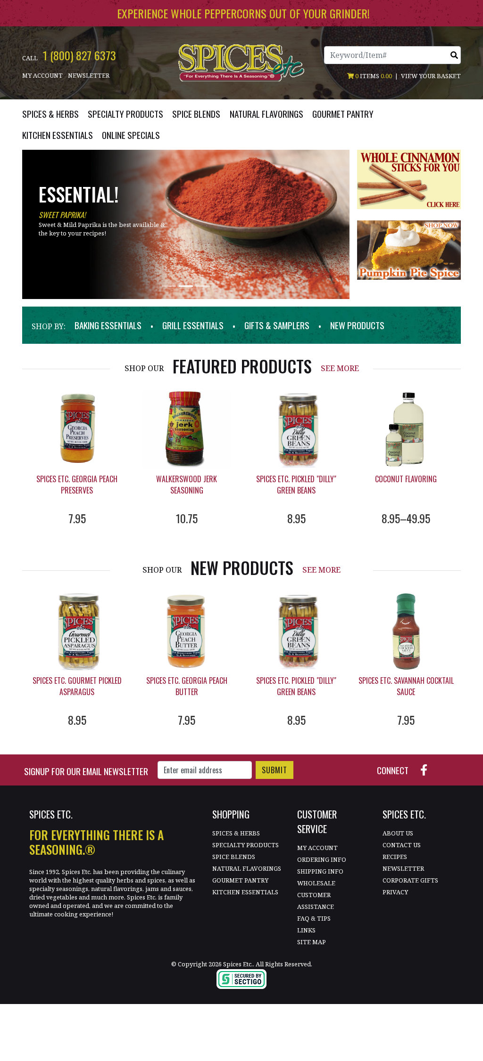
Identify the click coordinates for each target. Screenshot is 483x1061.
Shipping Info (320, 871)
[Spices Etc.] (241, 62)
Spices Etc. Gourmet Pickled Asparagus (77, 686)
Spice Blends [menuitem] (196, 114)
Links (306, 930)
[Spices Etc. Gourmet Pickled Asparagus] (77, 631)
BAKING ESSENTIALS (108, 325)
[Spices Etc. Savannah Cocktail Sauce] (406, 631)
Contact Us (402, 845)
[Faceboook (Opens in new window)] (427, 769)
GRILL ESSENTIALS (193, 325)
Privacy (395, 892)
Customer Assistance (315, 901)
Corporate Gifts (410, 880)
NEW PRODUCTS (357, 325)
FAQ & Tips (314, 918)
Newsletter (88, 75)
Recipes (395, 856)
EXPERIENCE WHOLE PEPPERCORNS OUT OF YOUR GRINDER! (243, 13)
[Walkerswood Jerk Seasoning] (187, 430)
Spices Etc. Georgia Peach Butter (186, 686)
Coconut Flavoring (406, 479)
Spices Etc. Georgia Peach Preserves (76, 484)
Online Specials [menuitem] (131, 135)
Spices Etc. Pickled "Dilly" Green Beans (296, 484)
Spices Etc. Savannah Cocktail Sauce (406, 686)
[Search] (454, 55)
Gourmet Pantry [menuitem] (343, 114)
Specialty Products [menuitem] (125, 114)
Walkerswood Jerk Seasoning (186, 484)
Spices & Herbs (236, 833)
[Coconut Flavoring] (406, 430)
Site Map (311, 942)
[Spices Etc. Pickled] (296, 430)
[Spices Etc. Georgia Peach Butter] (187, 631)
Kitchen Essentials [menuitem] (57, 135)
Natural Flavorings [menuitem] (266, 114)
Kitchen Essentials (245, 892)
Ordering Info (321, 859)
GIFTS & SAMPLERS (276, 325)
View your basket (431, 76)
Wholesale (316, 883)
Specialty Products (245, 845)
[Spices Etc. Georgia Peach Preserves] (77, 430)
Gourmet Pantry (240, 880)
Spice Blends (233, 856)
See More (340, 368)
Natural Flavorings (246, 868)
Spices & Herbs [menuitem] (50, 114)
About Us (398, 833)
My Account (42, 75)
